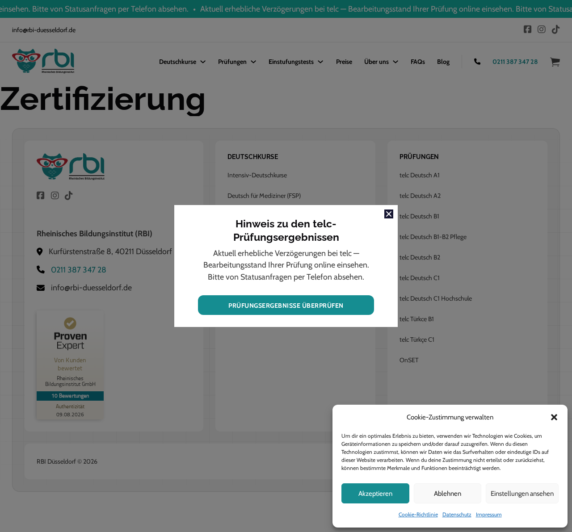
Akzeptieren (375, 494)
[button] (554, 417)
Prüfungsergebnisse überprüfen (286, 306)
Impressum (489, 514)
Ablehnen (447, 494)
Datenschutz (456, 514)
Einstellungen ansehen (522, 494)
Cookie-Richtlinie (418, 514)
